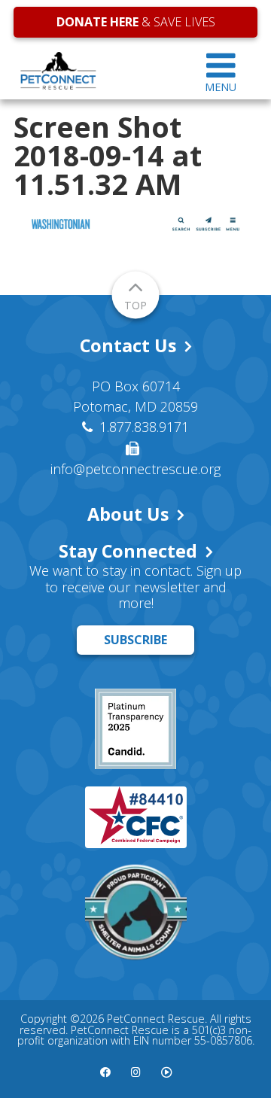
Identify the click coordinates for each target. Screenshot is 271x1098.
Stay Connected (128, 551)
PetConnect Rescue (99, 71)
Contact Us (128, 345)
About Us (128, 514)
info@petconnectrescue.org (135, 469)
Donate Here (97, 22)
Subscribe (135, 639)
